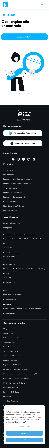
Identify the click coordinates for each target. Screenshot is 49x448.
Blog (5, 329)
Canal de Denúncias (10, 401)
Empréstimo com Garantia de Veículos (17, 179)
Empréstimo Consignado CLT (14, 197)
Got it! (24, 440)
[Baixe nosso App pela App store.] (22, 134)
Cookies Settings (24, 427)
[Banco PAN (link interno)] (24, 113)
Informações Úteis (10, 360)
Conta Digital (8, 170)
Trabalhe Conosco (10, 342)
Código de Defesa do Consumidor (16, 378)
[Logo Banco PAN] (4, 4)
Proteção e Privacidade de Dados (15, 369)
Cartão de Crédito (10, 188)
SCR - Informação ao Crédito (14, 383)
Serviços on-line (9, 228)
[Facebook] (13, 159)
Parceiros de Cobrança (11, 392)
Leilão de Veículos (10, 210)
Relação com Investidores (13, 338)
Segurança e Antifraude (12, 365)
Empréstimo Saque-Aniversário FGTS (17, 183)
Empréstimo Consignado (12, 192)
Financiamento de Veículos (13, 206)
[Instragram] (18, 159)
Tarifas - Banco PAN (10, 351)
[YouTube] (28, 159)
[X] (23, 159)
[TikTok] (34, 159)
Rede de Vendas (9, 347)
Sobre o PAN (8, 333)
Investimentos (8, 174)
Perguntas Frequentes (11, 223)
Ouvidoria (7, 396)
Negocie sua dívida (10, 387)
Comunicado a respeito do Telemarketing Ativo (21, 374)
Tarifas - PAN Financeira (12, 356)
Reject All (24, 433)
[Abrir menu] (44, 4)
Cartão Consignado (10, 201)
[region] (24, 424)
